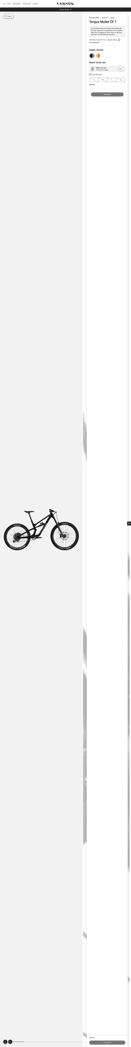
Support (35, 4)
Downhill (105, 17)
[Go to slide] (30, 1042)
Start (120, 69)
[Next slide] (10, 1042)
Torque (112, 17)
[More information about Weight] (119, 40)
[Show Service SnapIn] (129, 523)
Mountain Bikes (94, 17)
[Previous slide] (5, 1042)
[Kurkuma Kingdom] (98, 55)
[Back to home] (65, 3)
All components (94, 42)
